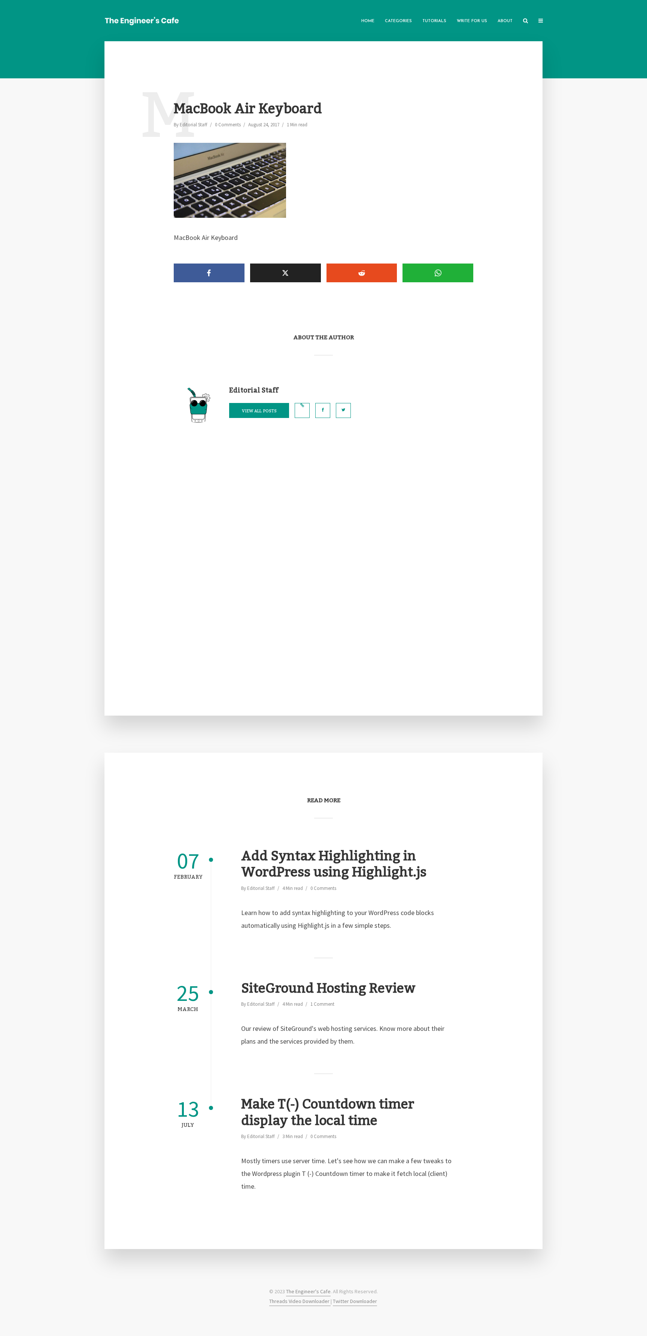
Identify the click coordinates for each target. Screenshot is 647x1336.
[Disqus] (323, 561)
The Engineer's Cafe (308, 1291)
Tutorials (434, 21)
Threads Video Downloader (300, 1301)
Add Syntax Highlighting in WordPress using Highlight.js (333, 864)
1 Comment (322, 1004)
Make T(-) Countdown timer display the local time (327, 1112)
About (505, 21)
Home (367, 21)
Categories (398, 21)
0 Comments (228, 124)
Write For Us (472, 21)
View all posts (259, 411)
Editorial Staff (193, 124)
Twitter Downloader (355, 1301)
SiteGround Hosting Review (328, 989)
